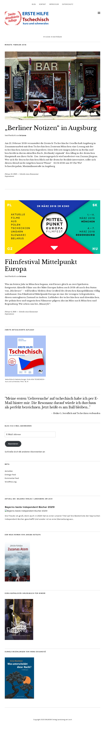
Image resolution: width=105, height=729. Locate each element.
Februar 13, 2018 (11, 174)
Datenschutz (67, 4)
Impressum (54, 4)
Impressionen (9, 176)
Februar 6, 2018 (10, 312)
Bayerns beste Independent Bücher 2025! (30, 507)
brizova (23, 135)
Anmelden (9, 471)
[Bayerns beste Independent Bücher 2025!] (26, 510)
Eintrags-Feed (10, 475)
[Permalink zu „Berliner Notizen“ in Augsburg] (52, 119)
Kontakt (42, 4)
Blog (34, 4)
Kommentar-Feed (12, 478)
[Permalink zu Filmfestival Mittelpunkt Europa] (52, 253)
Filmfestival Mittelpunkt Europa (41, 265)
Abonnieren (13, 444)
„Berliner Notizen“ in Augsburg (51, 128)
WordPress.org (10, 482)
